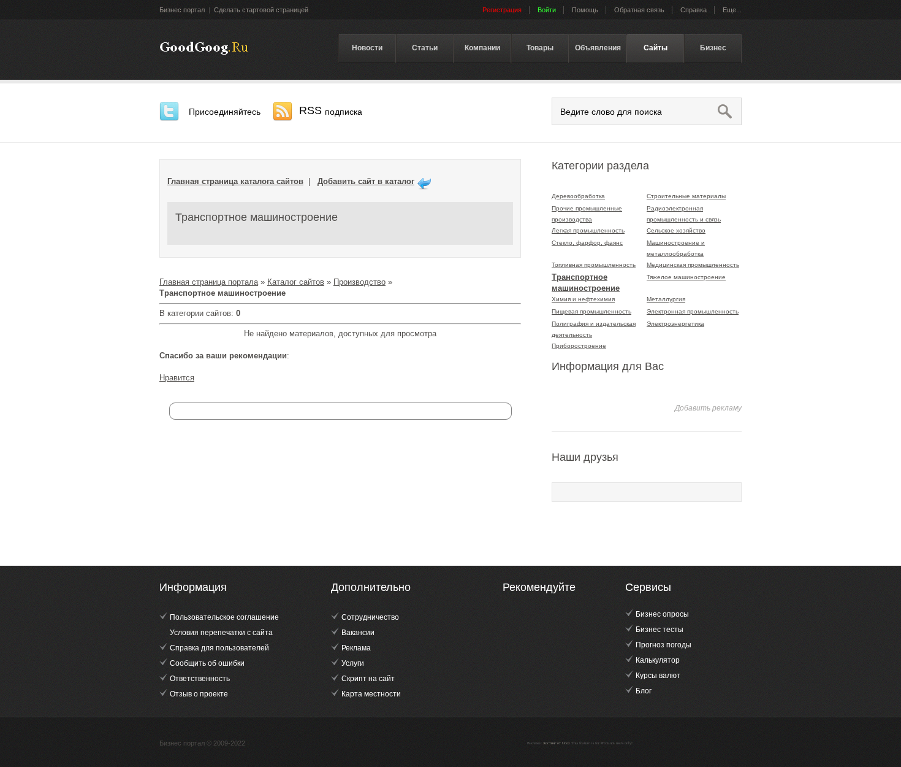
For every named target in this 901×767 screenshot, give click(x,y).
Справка (693, 9)
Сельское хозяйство (676, 230)
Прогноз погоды (663, 645)
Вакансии (357, 632)
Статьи (425, 48)
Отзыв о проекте (199, 694)
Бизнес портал (182, 9)
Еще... (732, 9)
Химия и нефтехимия (583, 299)
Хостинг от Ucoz (556, 743)
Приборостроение (579, 345)
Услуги (352, 663)
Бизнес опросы (662, 614)
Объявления (598, 48)
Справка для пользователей (219, 648)
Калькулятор (658, 660)
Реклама (356, 648)
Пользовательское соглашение (224, 617)
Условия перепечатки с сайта (221, 632)
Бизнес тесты (659, 629)
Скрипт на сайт (368, 678)
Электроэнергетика (675, 323)
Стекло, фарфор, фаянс (587, 242)
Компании (482, 48)
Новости (367, 48)
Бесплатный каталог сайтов (203, 48)
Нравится (176, 377)
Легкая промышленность (588, 230)
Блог (644, 691)
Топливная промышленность (594, 264)
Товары (540, 48)
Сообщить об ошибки (207, 663)
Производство (359, 282)
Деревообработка (578, 196)
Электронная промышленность (693, 311)
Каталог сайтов (295, 282)
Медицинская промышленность (693, 264)
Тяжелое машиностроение (686, 277)
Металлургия (666, 299)
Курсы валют (658, 675)
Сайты (655, 48)
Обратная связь (639, 9)
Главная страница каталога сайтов (235, 181)
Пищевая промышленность (591, 311)
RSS (330, 110)
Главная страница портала (208, 282)
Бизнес (713, 48)
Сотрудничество (370, 617)
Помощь (585, 9)
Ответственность (200, 678)
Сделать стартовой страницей (261, 9)
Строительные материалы (686, 196)
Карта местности (371, 694)
